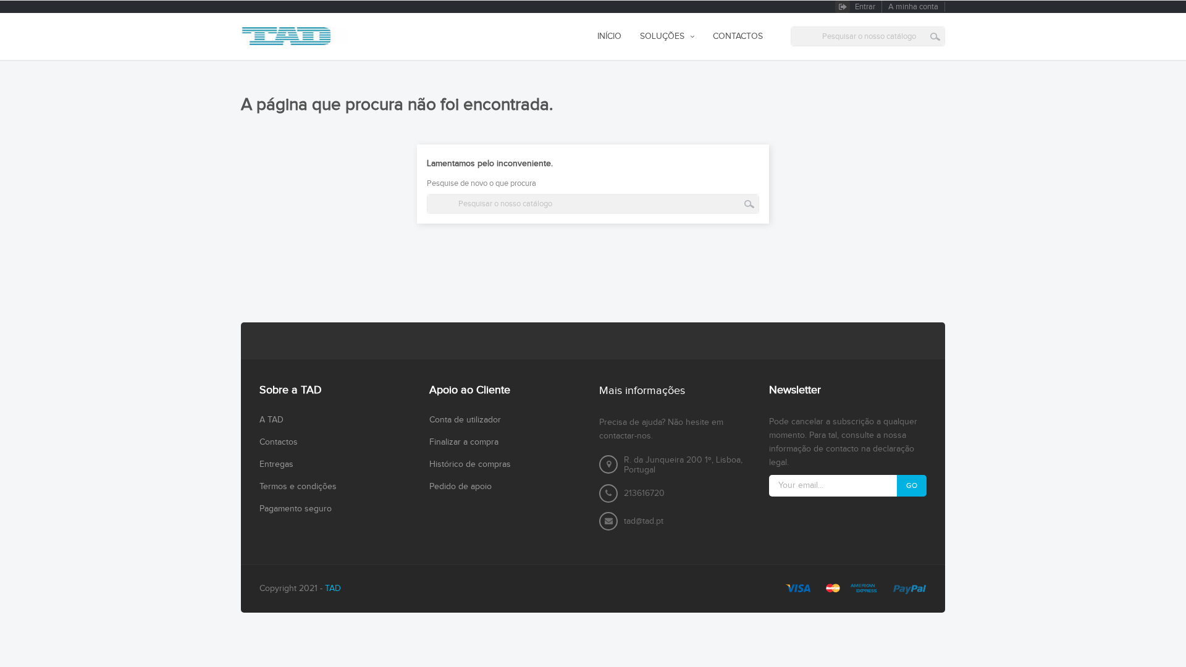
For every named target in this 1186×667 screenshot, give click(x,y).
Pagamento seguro (295, 509)
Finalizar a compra (463, 442)
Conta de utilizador (465, 420)
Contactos (278, 442)
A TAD (271, 420)
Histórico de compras (470, 464)
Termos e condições (298, 487)
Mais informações (642, 390)
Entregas (276, 464)
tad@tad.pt (643, 521)
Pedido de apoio (460, 487)
